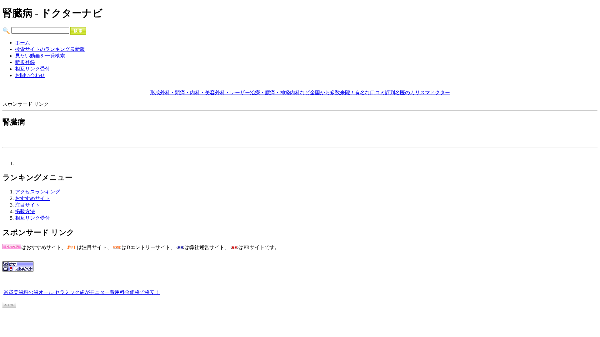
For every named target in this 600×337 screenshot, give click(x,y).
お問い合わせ (30, 75)
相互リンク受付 (32, 68)
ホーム (22, 42)
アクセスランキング (37, 191)
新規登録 (25, 62)
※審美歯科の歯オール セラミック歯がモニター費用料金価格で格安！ (81, 292)
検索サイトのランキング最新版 (50, 49)
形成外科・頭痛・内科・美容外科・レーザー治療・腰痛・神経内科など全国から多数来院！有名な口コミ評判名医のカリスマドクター (300, 92)
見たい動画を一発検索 (40, 55)
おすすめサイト (32, 198)
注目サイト (27, 205)
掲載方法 (25, 211)
